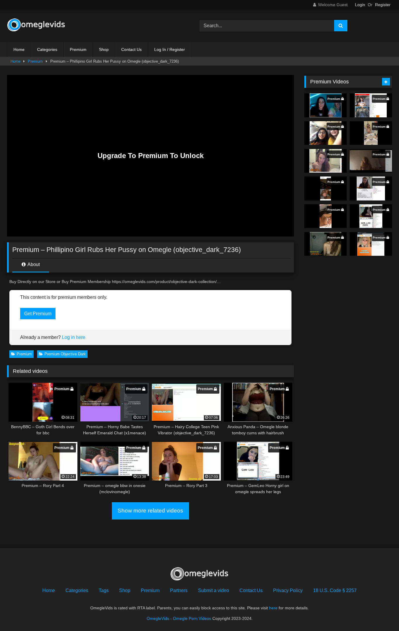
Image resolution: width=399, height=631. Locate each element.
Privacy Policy (288, 590)
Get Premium (37, 313)
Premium (78, 49)
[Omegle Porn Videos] (36, 25)
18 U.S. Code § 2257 (335, 590)
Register (383, 4)
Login (360, 4)
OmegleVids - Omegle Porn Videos (179, 618)
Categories (47, 49)
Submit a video (213, 590)
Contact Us (131, 49)
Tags (104, 590)
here (273, 608)
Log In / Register (169, 49)
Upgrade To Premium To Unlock (151, 156)
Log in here (73, 337)
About (33, 264)
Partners (179, 590)
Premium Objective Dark (65, 354)
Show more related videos (150, 510)
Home (19, 49)
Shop (104, 49)
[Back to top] (380, 613)
